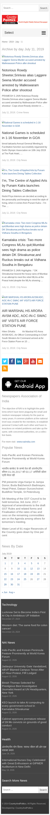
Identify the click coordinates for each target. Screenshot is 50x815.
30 (12, 584)
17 (18, 574)
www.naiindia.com (26, 442)
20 (38, 574)
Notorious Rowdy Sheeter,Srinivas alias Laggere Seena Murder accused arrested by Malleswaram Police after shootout (24, 80)
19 (31, 574)
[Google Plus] (26, 361)
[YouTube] (33, 361)
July (17, 42)
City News (22, 160)
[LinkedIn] (19, 361)
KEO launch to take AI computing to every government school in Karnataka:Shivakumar (23, 706)
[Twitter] (5, 361)
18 (25, 574)
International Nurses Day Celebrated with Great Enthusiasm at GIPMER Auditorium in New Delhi (23, 763)
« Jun (4, 592)
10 (18, 568)
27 (38, 579)
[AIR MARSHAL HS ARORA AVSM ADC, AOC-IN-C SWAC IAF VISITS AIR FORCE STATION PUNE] (25, 301)
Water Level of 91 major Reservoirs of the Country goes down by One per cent (24, 532)
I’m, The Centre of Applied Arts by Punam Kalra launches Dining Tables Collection (24, 185)
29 (5, 584)
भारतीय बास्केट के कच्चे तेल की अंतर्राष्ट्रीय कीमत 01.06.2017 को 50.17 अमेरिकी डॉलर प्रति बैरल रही (24, 472)
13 (38, 568)
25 (25, 579)
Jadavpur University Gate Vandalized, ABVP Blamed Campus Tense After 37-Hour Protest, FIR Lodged (24, 670)
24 (18, 579)
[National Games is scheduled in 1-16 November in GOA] (25, 124)
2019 (11, 42)
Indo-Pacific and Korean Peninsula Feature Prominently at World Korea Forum (23, 458)
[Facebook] (12, 361)
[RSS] (5, 368)
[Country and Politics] (25, 19)
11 (25, 568)
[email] (40, 361)
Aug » (12, 592)
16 (12, 574)
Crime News (23, 112)
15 (5, 574)
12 (31, 568)
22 (5, 579)
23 (12, 579)
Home (5, 42)
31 (18, 584)
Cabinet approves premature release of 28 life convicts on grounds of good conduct (24, 722)
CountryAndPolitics (17, 804)
